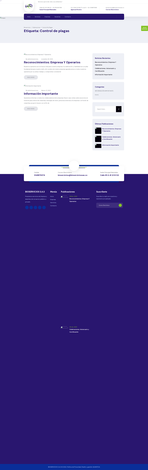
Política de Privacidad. (74, 467)
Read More (30, 77)
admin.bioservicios (33, 59)
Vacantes (57, 17)
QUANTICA (96, 467)
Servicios (37, 17)
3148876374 (39, 175)
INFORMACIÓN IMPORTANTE (104, 91)
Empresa (47, 17)
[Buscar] (118, 109)
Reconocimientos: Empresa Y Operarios (52, 62)
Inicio (28, 17)
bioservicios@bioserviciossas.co (115, 7)
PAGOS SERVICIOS (144, 28)
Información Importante (41, 94)
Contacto (68, 17)
